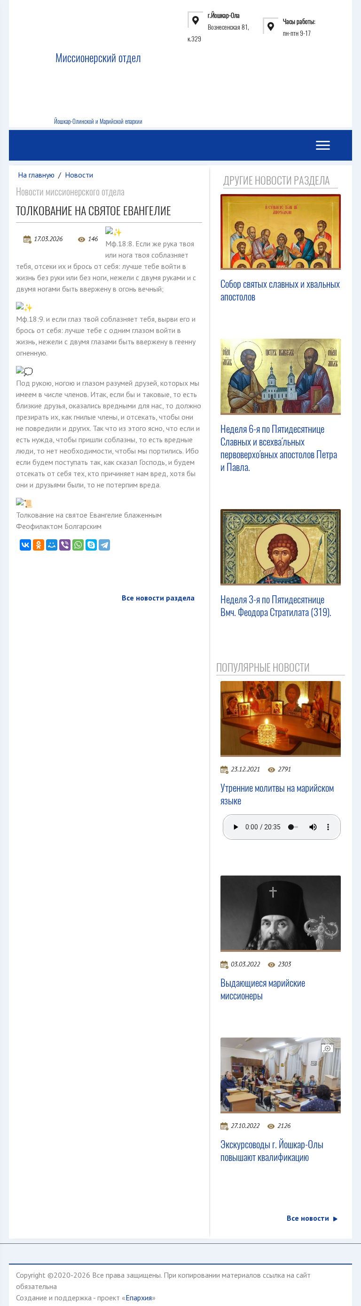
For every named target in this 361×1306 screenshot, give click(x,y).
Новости (79, 174)
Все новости (308, 1218)
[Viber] (65, 545)
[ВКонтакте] (25, 545)
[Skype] (91, 545)
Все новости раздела (158, 597)
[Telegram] (104, 545)
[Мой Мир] (51, 545)
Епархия (139, 1297)
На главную (36, 174)
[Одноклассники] (38, 545)
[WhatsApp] (78, 545)
